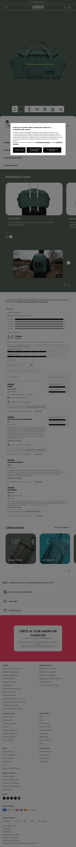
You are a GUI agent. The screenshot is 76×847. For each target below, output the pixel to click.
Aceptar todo (19, 150)
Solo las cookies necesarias (34, 150)
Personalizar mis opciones (52, 150)
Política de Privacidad (43, 142)
